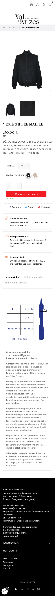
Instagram (8, 565)
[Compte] (38, 4)
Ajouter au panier (27, 194)
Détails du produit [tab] (33, 277)
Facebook (8, 562)
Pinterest (45, 207)
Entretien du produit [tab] (16, 282)
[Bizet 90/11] (35, 175)
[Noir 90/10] (28, 175)
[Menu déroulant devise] (31, 4)
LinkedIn (7, 568)
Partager (16, 207)
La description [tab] (12, 277)
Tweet (31, 207)
